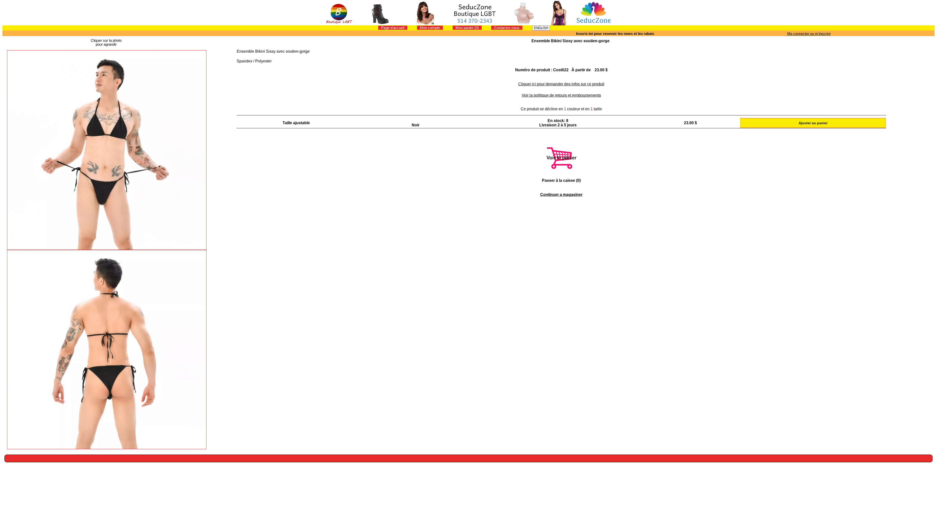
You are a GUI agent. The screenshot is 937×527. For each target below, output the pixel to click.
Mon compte (430, 28)
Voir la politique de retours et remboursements (561, 95)
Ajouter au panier (813, 123)
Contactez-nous (506, 28)
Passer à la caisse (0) (561, 180)
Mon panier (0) (467, 28)
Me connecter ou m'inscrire (809, 33)
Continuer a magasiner (561, 195)
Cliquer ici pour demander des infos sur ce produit (561, 84)
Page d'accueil (392, 28)
